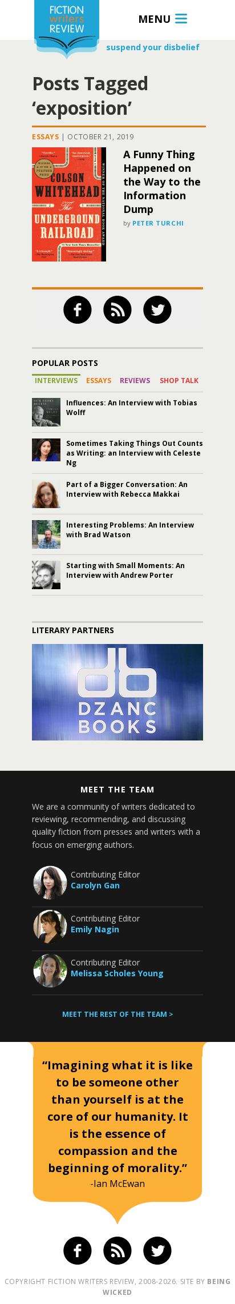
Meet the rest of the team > (117, 1014)
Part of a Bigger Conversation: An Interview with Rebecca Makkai (127, 489)
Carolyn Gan (95, 885)
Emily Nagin (95, 929)
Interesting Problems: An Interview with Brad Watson (130, 530)
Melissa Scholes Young (117, 973)
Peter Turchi (158, 223)
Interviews (56, 380)
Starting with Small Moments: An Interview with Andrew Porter (125, 570)
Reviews (135, 380)
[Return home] (66, 31)
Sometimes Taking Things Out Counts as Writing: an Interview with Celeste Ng (134, 453)
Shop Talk (179, 380)
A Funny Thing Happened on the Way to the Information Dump (162, 181)
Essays (45, 137)
